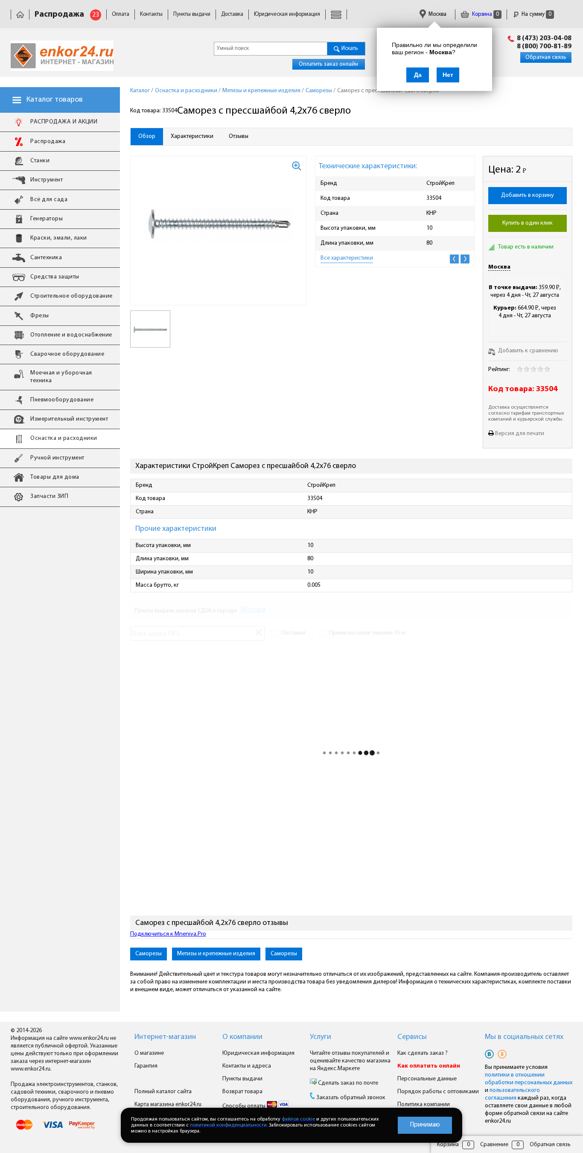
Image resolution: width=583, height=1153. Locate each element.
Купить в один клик (527, 223)
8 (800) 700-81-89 (544, 46)
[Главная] (20, 14)
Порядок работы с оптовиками (438, 1092)
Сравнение (494, 1144)
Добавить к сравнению (527, 351)
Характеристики (192, 136)
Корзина (485, 14)
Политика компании (423, 1104)
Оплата (120, 14)
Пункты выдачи (191, 14)
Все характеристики (347, 258)
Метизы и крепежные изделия (216, 954)
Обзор (146, 136)
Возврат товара (242, 1092)
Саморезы (148, 954)
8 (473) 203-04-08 (544, 38)
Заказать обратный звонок (350, 1097)
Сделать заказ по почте (347, 1083)
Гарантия (145, 1066)
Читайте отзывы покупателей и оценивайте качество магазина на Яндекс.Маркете (350, 1061)
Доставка (232, 14)
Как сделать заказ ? (422, 1053)
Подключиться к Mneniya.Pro (168, 934)
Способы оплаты (244, 1106)
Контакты (151, 14)
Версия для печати (519, 433)
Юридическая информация (287, 14)
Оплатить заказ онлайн (328, 64)
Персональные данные (427, 1079)
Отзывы (238, 136)
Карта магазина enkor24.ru (167, 1104)
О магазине (149, 1053)
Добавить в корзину (527, 195)
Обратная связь (545, 57)
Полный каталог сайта (163, 1092)
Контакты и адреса (246, 1066)
